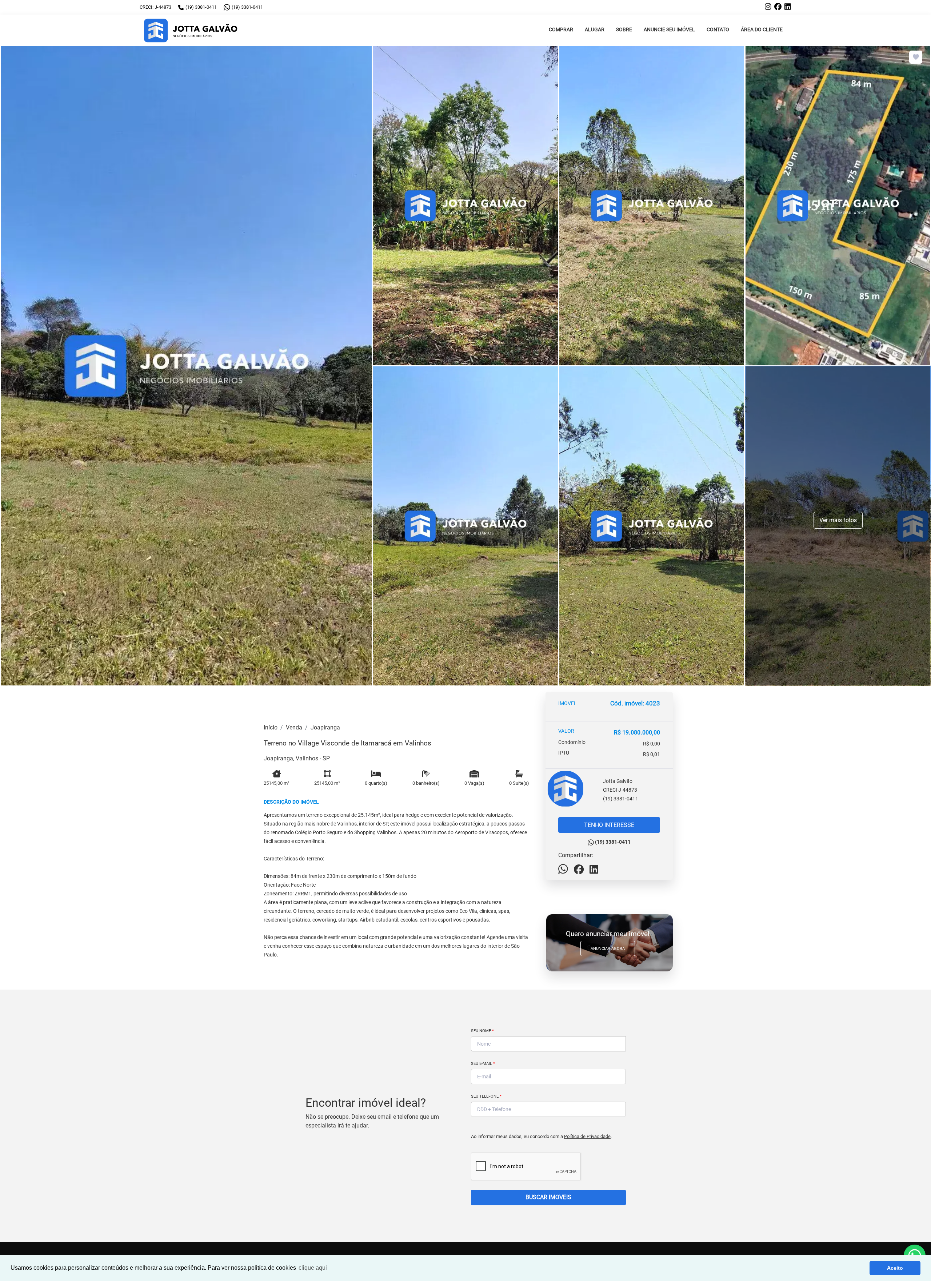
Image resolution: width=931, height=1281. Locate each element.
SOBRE (624, 30)
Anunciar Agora (608, 948)
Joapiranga (325, 727)
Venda (294, 727)
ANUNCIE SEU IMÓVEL (669, 30)
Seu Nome (482, 1031)
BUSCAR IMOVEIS (548, 1197)
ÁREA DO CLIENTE (762, 30)
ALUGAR (594, 30)
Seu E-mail (483, 1063)
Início (270, 727)
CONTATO (718, 30)
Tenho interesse (609, 824)
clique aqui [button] (313, 1268)
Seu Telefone (486, 1096)
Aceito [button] (895, 1268)
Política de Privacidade (587, 1136)
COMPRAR (561, 30)
